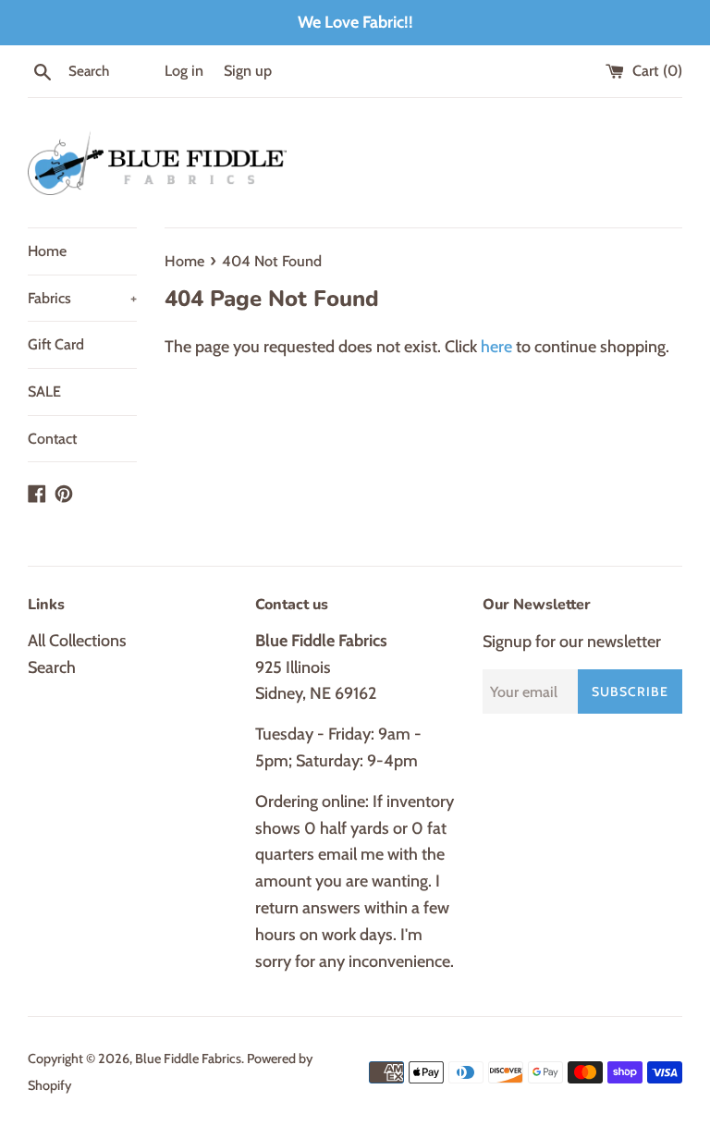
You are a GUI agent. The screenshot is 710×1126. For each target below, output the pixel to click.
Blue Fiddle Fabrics (188, 1058)
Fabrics (82, 298)
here (496, 347)
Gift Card (56, 344)
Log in (184, 70)
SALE (44, 391)
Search (52, 667)
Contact (52, 438)
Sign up (248, 70)
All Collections (77, 640)
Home (47, 251)
